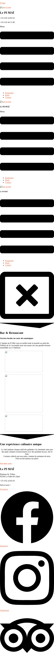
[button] (27, 57)
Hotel (7, 95)
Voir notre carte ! (6, 463)
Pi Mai (2, 3)
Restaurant (9, 93)
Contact (8, 97)
